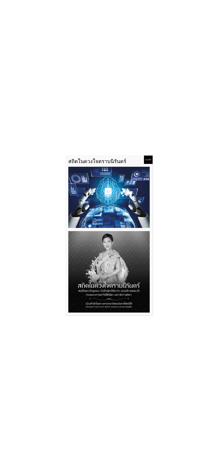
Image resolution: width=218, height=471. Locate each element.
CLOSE (148, 160)
